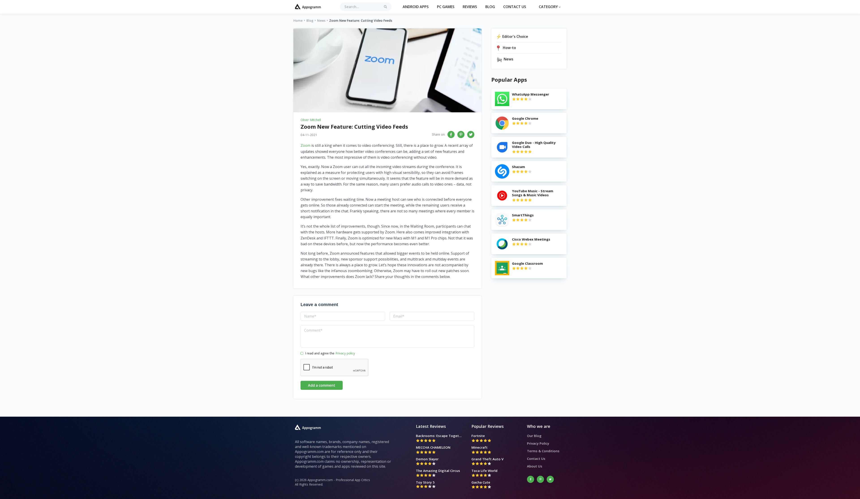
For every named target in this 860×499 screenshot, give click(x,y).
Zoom (305, 145)
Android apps (416, 6)
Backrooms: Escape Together (439, 435)
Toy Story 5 (425, 482)
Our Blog (534, 435)
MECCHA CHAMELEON (433, 447)
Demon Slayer (427, 459)
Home (298, 20)
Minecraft (479, 447)
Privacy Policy (538, 443)
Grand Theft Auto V (487, 459)
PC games (445, 6)
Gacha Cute (480, 482)
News (321, 20)
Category (549, 6)
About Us (534, 466)
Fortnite (478, 435)
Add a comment (321, 385)
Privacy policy (345, 353)
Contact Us (514, 6)
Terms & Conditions (543, 451)
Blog (490, 6)
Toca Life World (484, 470)
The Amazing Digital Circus (438, 470)
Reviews (470, 6)
